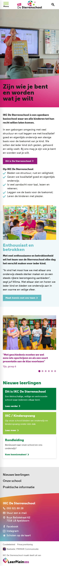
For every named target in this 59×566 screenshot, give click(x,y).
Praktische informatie (19, 487)
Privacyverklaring (25, 544)
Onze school (12, 481)
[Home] (29, 4)
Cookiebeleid (9, 544)
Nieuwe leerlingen (16, 475)
